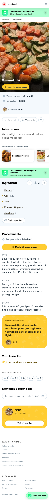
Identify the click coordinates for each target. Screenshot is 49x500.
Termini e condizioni (10, 484)
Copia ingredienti (15, 220)
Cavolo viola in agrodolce (12, 465)
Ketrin (20, 109)
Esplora (5, 488)
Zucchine (5, 450)
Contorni (17, 20)
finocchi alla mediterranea (12, 461)
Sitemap (28, 484)
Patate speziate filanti (11, 454)
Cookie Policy (30, 480)
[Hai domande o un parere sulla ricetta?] (22, 396)
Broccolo (5, 458)
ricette (5, 20)
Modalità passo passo (17, 87)
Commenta (30, 120)
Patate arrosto (8, 446)
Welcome (29, 488)
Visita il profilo (25, 423)
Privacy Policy (7, 480)
